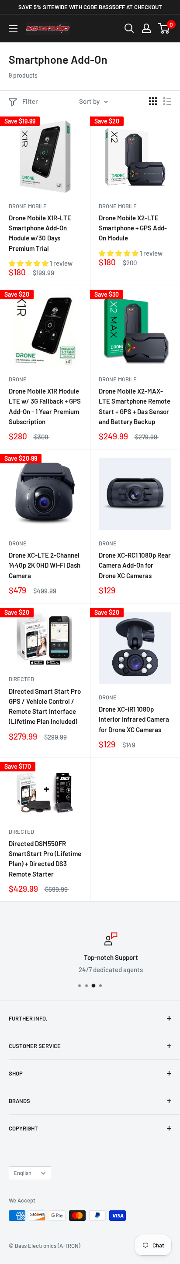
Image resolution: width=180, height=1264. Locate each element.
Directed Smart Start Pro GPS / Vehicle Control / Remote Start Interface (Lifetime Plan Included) (45, 706)
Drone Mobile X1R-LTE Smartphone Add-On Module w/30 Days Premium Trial (40, 233)
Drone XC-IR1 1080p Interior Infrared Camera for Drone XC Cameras (134, 719)
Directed (21, 678)
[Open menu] (13, 28)
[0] (164, 28)
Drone (18, 379)
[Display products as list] (167, 101)
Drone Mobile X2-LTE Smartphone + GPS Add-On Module (133, 228)
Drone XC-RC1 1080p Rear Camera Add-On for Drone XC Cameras (135, 565)
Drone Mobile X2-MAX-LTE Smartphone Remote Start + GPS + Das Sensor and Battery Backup (134, 406)
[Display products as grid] (153, 101)
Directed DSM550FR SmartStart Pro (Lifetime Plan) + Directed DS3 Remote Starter (45, 858)
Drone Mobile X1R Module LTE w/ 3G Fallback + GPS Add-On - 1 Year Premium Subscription (45, 406)
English (22, 1172)
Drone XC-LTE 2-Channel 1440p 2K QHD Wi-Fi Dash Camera (44, 565)
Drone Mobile (28, 205)
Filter (30, 101)
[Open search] (129, 28)
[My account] (146, 28)
